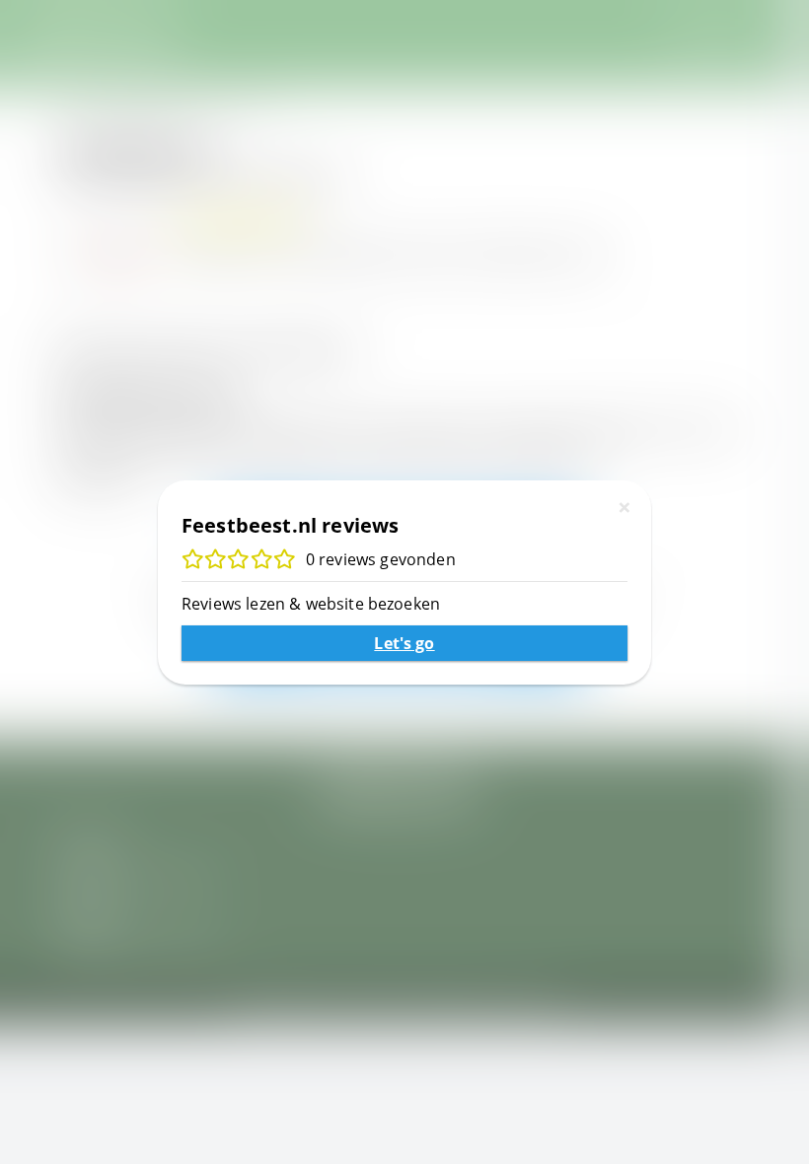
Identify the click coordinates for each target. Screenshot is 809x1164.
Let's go (404, 643)
